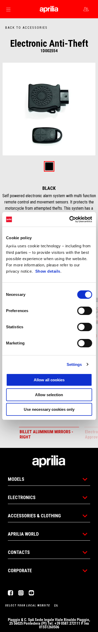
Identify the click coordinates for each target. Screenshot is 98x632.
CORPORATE (20, 570)
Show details (47, 271)
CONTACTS (19, 552)
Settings (74, 364)
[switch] (84, 311)
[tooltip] (49, 167)
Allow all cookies (49, 380)
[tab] (49, 167)
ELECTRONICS (22, 497)
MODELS (16, 479)
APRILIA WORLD (23, 534)
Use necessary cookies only (49, 409)
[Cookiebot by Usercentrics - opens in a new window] (70, 219)
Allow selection (49, 395)
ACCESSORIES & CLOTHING (34, 515)
